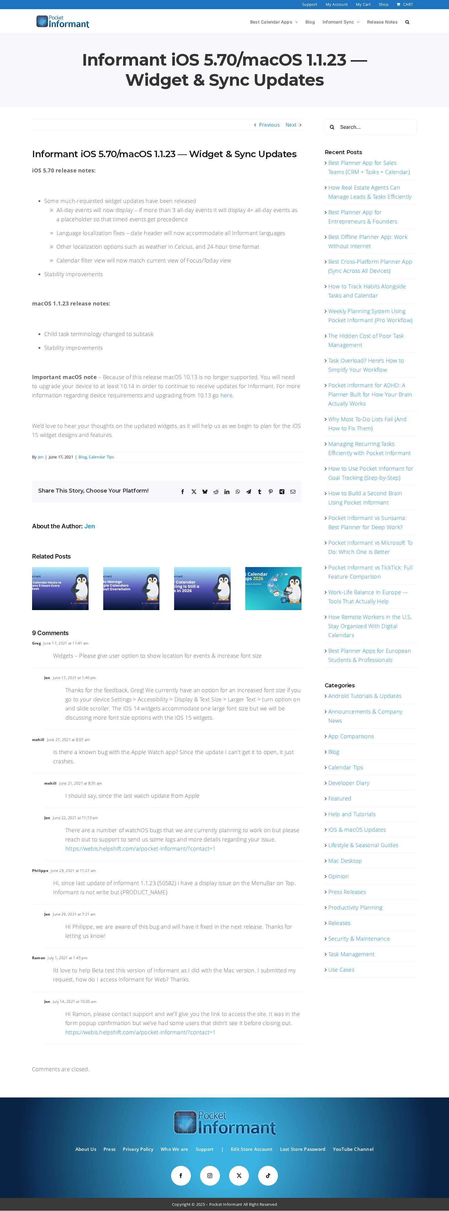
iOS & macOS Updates (357, 829)
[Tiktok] (268, 1176)
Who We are (174, 1149)
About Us (85, 1149)
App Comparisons (351, 736)
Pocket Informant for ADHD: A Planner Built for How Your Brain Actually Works (370, 394)
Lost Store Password (303, 1149)
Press (109, 1149)
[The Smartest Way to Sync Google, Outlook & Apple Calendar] (202, 570)
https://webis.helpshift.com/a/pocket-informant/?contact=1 (140, 848)
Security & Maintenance (359, 938)
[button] (407, 21)
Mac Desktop (345, 860)
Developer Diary (349, 782)
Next (291, 124)
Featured (340, 798)
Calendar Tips (101, 457)
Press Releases (347, 891)
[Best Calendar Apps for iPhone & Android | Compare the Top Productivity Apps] (273, 570)
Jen (41, 457)
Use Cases (341, 969)
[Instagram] (210, 1176)
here (226, 395)
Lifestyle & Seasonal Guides (363, 845)
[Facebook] (181, 1176)
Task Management (351, 954)
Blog (82, 457)
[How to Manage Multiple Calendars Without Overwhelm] (131, 570)
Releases (339, 923)
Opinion (338, 876)
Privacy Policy (138, 1149)
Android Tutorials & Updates (364, 695)
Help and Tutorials (351, 814)
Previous (269, 124)
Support (205, 1149)
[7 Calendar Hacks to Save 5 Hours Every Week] (60, 570)
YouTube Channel (353, 1149)
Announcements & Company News (365, 716)
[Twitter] (239, 1176)
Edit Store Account (251, 1149)
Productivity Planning (355, 907)
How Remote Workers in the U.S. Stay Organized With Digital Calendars (370, 626)
